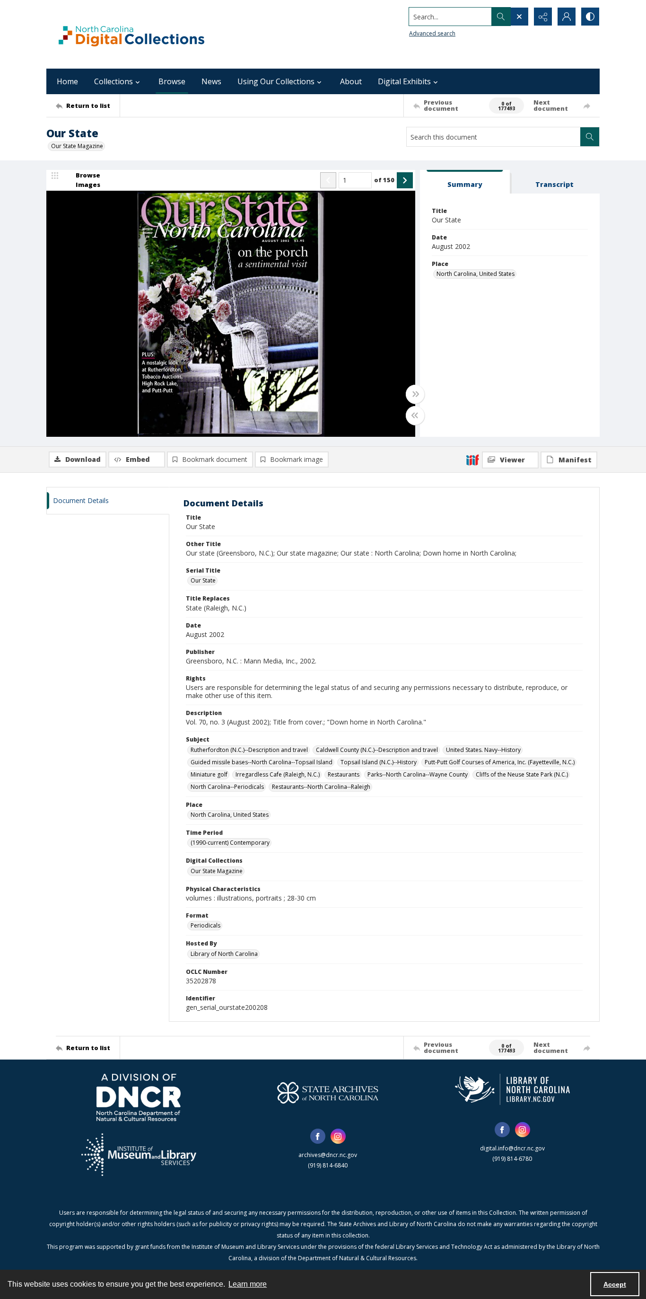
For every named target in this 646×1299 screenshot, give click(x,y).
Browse (171, 81)
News (211, 81)
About (351, 81)
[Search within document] (589, 136)
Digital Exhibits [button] (404, 81)
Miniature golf (209, 774)
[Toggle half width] (415, 415)
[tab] (465, 182)
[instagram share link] (338, 1136)
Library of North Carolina (224, 954)
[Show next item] (405, 180)
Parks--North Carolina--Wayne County (417, 774)
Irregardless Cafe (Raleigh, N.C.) (278, 774)
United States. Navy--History (483, 750)
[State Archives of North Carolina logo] (327, 1093)
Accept (614, 1284)
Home (67, 81)
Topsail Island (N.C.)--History (378, 762)
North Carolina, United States (475, 274)
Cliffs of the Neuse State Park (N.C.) (522, 774)
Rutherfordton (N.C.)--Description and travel (249, 750)
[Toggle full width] (415, 394)
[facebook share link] (317, 1136)
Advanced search (432, 33)
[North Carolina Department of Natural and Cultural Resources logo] (138, 1097)
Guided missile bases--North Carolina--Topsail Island (261, 762)
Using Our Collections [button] (275, 81)
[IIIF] (472, 459)
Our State (203, 580)
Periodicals (205, 925)
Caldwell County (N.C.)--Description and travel (377, 750)
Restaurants (343, 774)
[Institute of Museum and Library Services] (138, 1154)
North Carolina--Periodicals (227, 787)
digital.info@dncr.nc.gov (512, 1148)
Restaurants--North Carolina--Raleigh (321, 787)
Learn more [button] (247, 1284)
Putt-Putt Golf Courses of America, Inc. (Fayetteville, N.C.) (500, 762)
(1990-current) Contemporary (230, 843)
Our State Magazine (77, 146)
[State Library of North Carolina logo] (512, 1089)
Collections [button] (113, 81)
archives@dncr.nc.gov (327, 1155)
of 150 (384, 180)
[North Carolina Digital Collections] (131, 34)
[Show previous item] (328, 180)
